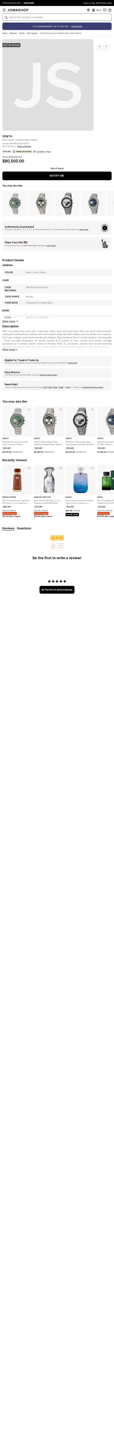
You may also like (12, 185)
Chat (68, 387)
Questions (24, 528)
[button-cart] (110, 10)
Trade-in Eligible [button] (24, 152)
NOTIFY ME (57, 175)
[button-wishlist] (105, 10)
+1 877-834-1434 (50, 387)
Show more (8, 349)
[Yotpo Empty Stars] (9, 146)
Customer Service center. (92, 387)
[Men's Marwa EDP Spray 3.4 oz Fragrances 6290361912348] (60, 468)
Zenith (21, 33)
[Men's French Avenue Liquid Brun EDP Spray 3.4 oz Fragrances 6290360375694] (29, 468)
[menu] (4, 10)
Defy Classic (32, 33)
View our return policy (48, 375)
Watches (13, 33)
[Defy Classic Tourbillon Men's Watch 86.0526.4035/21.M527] (106, 46)
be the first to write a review (57, 589)
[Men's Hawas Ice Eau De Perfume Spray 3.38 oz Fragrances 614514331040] (92, 468)
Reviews (8, 528)
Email (61, 387)
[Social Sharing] (99, 46)
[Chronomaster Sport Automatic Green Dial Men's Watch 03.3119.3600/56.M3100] (29, 409)
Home (4, 33)
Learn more (83, 229)
